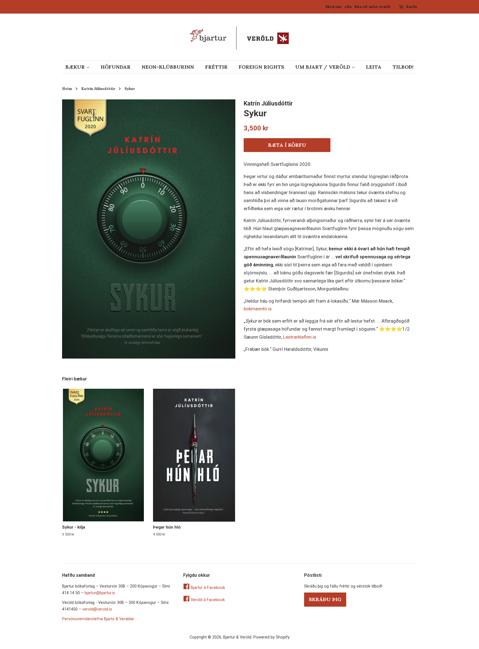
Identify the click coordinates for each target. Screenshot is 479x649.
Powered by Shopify (271, 637)
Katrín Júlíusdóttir (98, 88)
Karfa (411, 6)
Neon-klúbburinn (168, 67)
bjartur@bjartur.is (100, 593)
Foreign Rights (261, 67)
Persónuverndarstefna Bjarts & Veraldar (98, 619)
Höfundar (116, 67)
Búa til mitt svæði (372, 6)
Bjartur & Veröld (237, 637)
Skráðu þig (325, 599)
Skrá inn (333, 6)
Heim (67, 88)
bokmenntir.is (258, 308)
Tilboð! (403, 67)
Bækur (75, 67)
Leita (373, 67)
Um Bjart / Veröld (323, 67)
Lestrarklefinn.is (299, 337)
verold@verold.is (97, 609)
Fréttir (216, 67)
